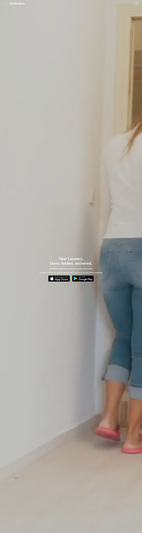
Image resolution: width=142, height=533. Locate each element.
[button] (6, 4)
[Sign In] (137, 3)
